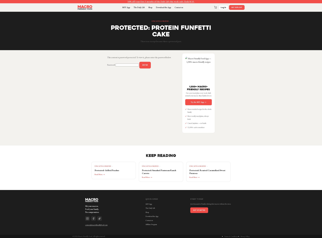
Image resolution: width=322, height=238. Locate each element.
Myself (186, 121)
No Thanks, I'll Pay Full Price (185, 145)
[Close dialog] (207, 88)
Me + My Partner (185, 129)
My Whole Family (185, 137)
